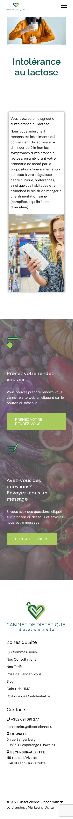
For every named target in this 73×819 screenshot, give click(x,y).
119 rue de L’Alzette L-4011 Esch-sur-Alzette (26, 757)
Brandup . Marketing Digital (33, 807)
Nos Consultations (21, 659)
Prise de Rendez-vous (24, 674)
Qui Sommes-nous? (22, 652)
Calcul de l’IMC (19, 688)
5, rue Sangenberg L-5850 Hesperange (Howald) (31, 739)
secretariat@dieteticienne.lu (29, 726)
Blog (10, 681)
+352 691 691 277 (24, 719)
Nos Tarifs (15, 666)
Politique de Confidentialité (28, 696)
